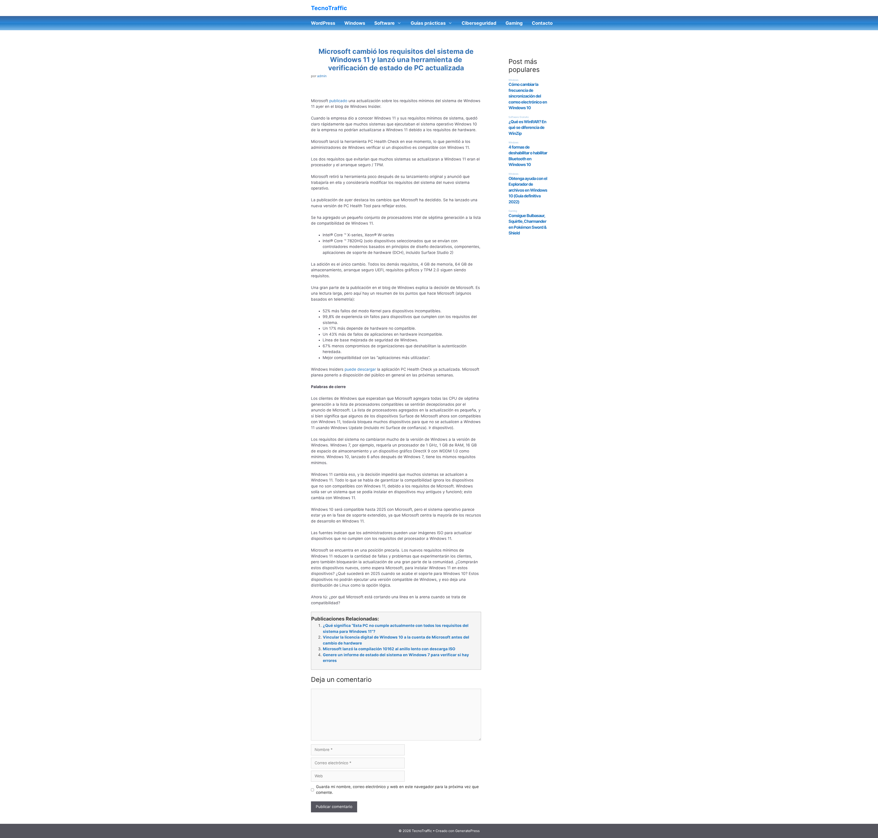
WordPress (323, 23)
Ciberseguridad (479, 23)
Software (384, 23)
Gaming (514, 23)
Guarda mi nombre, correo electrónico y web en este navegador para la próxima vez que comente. (397, 789)
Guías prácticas (428, 23)
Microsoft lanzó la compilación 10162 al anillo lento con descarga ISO (389, 649)
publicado (338, 100)
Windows (354, 23)
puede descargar (360, 369)
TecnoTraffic (329, 8)
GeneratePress (467, 831)
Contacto (542, 23)
